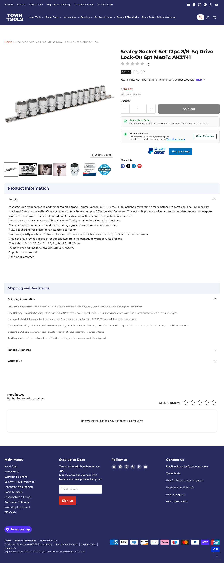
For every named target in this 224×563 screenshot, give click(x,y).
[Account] (208, 17)
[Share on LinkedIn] (134, 166)
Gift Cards (10, 512)
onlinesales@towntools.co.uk (191, 466)
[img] (132, 64)
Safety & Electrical (127, 17)
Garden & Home (103, 17)
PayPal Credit (36, 4)
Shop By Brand (105, 4)
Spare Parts (148, 17)
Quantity (125, 101)
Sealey (128, 89)
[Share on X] (128, 166)
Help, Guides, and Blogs (59, 4)
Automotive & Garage (17, 502)
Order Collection (205, 136)
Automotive (70, 17)
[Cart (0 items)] (214, 17)
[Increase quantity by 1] (151, 109)
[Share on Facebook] (123, 166)
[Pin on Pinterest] (139, 166)
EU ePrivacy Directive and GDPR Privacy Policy (28, 544)
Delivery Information (25, 540)
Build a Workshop (166, 17)
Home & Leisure (13, 492)
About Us (9, 4)
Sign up (67, 501)
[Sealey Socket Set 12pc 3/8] (11, 169)
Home (8, 42)
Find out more (181, 152)
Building (86, 17)
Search (7, 540)
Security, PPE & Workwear (19, 482)
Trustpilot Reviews (84, 4)
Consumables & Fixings (17, 497)
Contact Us (10, 548)
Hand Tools (35, 17)
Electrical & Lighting (16, 476)
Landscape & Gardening (18, 487)
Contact (21, 4)
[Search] (200, 17)
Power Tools (52, 17)
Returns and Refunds (67, 544)
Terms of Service (48, 540)
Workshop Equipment (17, 507)
